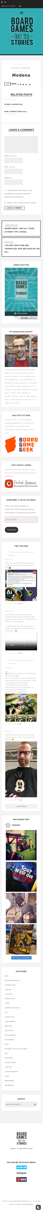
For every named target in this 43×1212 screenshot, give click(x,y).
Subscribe (11, 530)
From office (10, 998)
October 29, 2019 (10, 114)
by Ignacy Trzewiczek (20, 68)
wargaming (9, 1080)
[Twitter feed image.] (21, 585)
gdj (6, 1012)
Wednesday (9, 1085)
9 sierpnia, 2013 (20, 64)
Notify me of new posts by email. (21, 203)
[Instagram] (6, 2)
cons (7, 84)
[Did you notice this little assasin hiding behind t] (21, 845)
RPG (6, 1053)
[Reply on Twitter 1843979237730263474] (6, 604)
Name (10, 156)
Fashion (8, 989)
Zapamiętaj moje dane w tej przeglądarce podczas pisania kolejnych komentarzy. (18, 193)
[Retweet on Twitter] (8, 552)
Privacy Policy (28, 1204)
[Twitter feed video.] (21, 641)
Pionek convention (13, 104)
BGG (6, 976)
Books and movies (12, 980)
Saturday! (9, 1058)
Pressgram (9, 1039)
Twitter (8, 1067)
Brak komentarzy (20, 71)
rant (7, 1044)
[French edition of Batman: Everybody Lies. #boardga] (21, 876)
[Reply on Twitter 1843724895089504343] (6, 653)
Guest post (10, 1017)
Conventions (10, 985)
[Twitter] (2, 2)
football (9, 994)
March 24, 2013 (9, 106)
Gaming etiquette (12, 1008)
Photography (10, 1035)
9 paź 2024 (9, 559)
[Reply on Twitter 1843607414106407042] (6, 800)
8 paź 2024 (9, 611)
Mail (9, 167)
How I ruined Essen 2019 (15, 111)
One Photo (9, 1030)
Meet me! (8, 1026)
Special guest (11, 1062)
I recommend (10, 1021)
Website (7, 178)
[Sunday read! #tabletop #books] (21, 939)
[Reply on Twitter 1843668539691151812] (6, 724)
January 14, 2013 (10, 99)
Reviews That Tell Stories (16, 1049)
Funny (7, 1003)
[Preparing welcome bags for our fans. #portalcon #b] (21, 908)
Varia (7, 1076)
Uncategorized (11, 1071)
